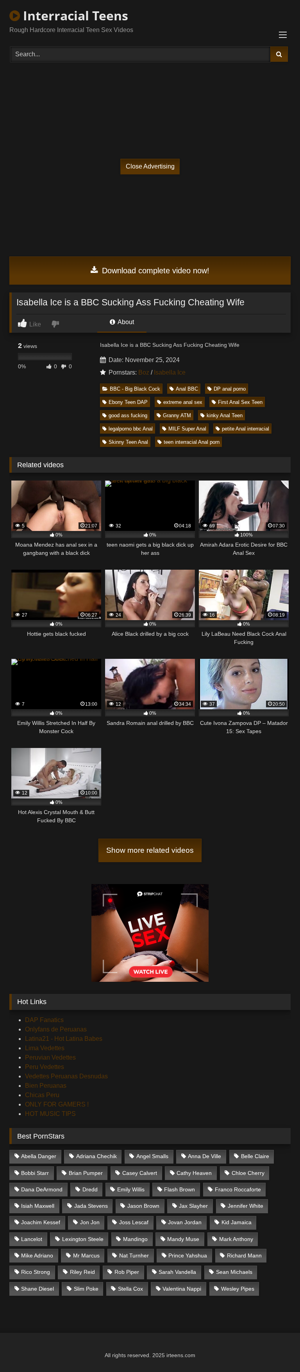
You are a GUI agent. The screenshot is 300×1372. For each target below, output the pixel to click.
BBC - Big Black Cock (135, 389)
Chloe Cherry (248, 1173)
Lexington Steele (83, 1239)
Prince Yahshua (187, 1255)
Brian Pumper (86, 1173)
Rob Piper (126, 1272)
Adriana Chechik (96, 1156)
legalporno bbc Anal (131, 429)
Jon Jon (90, 1222)
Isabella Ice (170, 372)
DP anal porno (230, 389)
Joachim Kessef (40, 1222)
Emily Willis (131, 1189)
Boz (143, 372)
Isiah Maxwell (37, 1206)
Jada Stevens (91, 1206)
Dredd (90, 1189)
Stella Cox (130, 1289)
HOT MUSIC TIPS (50, 1113)
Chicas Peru (42, 1095)
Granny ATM (177, 415)
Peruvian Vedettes (50, 1057)
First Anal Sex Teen (240, 402)
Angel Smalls (152, 1156)
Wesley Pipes (237, 1289)
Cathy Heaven (194, 1173)
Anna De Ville (204, 1156)
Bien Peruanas (45, 1085)
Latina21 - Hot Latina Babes (63, 1038)
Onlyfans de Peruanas (56, 1029)
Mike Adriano (37, 1255)
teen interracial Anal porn (192, 442)
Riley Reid (82, 1272)
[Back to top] (275, 1348)
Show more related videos (150, 850)
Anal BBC (187, 389)
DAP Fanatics (44, 1020)
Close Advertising (150, 166)
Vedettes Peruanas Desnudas (66, 1076)
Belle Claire (255, 1156)
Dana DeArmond (41, 1189)
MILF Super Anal (187, 429)
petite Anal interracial (245, 429)
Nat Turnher (134, 1255)
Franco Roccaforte (238, 1189)
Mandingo (135, 1239)
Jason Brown (143, 1206)
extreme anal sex (182, 402)
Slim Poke (86, 1289)
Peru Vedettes (44, 1067)
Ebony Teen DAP (128, 402)
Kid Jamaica (236, 1222)
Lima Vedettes (44, 1048)
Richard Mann (244, 1255)
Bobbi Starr (35, 1173)
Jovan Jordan (185, 1222)
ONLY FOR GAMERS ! (57, 1104)
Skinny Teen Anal (128, 442)
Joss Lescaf (133, 1222)
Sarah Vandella (177, 1272)
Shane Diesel (37, 1289)
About (125, 322)
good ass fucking (128, 415)
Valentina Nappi (181, 1289)
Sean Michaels (234, 1272)
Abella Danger (38, 1156)
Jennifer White (245, 1206)
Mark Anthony (236, 1239)
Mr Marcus (86, 1255)
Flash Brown (179, 1189)
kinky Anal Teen (225, 415)
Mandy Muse (183, 1239)
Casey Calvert (139, 1173)
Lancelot (31, 1239)
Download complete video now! (154, 270)
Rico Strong (35, 1272)
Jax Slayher (193, 1206)
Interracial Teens (74, 15)
